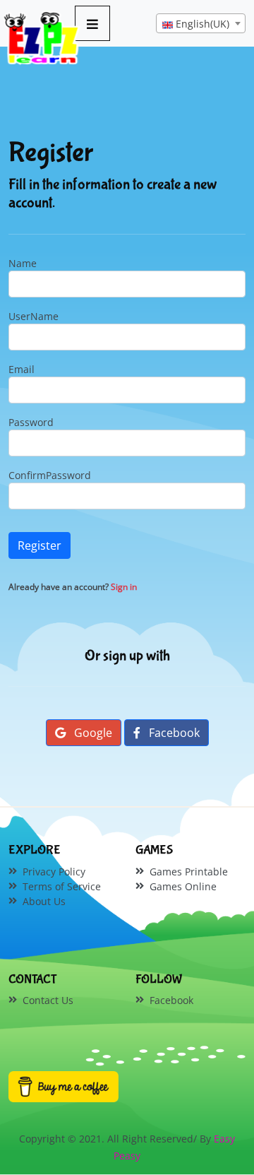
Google (91, 732)
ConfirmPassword (49, 475)
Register (39, 545)
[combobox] (201, 23)
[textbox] (201, 24)
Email (21, 369)
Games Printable (189, 871)
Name (22, 263)
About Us (44, 901)
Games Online (183, 886)
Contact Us (48, 1000)
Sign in (124, 587)
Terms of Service (62, 886)
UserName (33, 316)
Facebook (173, 732)
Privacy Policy (54, 871)
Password (31, 422)
